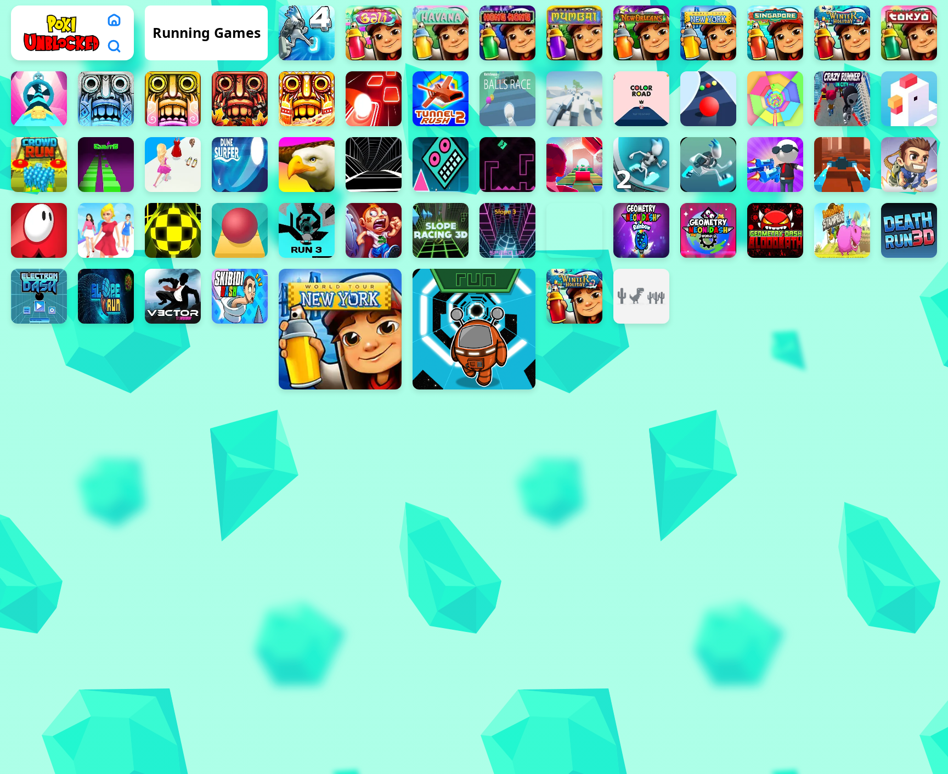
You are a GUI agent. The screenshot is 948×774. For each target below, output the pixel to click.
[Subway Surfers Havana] (441, 32)
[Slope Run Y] (106, 296)
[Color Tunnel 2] (775, 98)
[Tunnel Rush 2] (441, 98)
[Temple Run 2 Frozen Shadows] (106, 98)
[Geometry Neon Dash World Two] (708, 230)
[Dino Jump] (641, 296)
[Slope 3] (507, 230)
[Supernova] (39, 98)
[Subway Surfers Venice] (842, 32)
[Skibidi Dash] (240, 296)
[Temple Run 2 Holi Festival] (173, 98)
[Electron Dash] (39, 296)
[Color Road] (708, 98)
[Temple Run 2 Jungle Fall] (240, 98)
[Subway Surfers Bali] (374, 32)
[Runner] (474, 329)
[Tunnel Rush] (374, 164)
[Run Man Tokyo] (909, 32)
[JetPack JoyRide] (909, 164)
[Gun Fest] (775, 164)
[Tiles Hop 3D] (374, 98)
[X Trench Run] (574, 230)
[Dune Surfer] (240, 164)
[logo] (61, 32)
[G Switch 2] (641, 164)
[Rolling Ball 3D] (173, 230)
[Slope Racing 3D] (441, 230)
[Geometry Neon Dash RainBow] (641, 230)
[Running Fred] (374, 230)
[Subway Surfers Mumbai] (574, 32)
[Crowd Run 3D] (39, 164)
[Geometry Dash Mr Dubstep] (441, 164)
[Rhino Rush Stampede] (842, 230)
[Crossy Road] (909, 98)
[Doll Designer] (173, 164)
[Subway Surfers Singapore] (775, 32)
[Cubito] (106, 164)
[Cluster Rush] (574, 98)
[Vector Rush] (173, 296)
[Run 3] (307, 230)
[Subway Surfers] (340, 329)
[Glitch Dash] (574, 164)
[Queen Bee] (106, 230)
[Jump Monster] (39, 230)
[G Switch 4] (307, 32)
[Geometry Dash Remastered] (507, 164)
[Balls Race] (507, 98)
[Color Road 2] (641, 98)
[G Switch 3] (708, 164)
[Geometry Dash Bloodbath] (775, 230)
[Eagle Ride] (307, 164)
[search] (114, 46)
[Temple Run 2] (307, 98)
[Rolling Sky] (240, 230)
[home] (114, 20)
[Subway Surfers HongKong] (507, 32)
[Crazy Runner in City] (842, 98)
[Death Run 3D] (909, 230)
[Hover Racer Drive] (842, 164)
